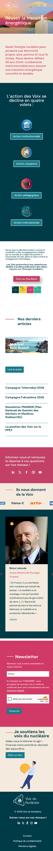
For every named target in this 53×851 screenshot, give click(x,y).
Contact (27, 835)
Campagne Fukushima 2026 (24, 397)
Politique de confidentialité (27, 841)
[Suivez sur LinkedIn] (13, 472)
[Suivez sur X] (20, 472)
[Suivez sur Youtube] (40, 472)
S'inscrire (14, 711)
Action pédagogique (26, 195)
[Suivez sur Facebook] (26, 472)
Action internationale (26, 222)
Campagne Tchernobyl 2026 (24, 387)
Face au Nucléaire (26, 279)
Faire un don (15, 755)
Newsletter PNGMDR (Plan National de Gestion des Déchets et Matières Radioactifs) (23, 412)
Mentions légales (27, 846)
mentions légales (15, 690)
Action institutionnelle (26, 136)
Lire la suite (14, 369)
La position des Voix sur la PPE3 (23, 428)
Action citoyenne (26, 163)
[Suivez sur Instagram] (33, 472)
